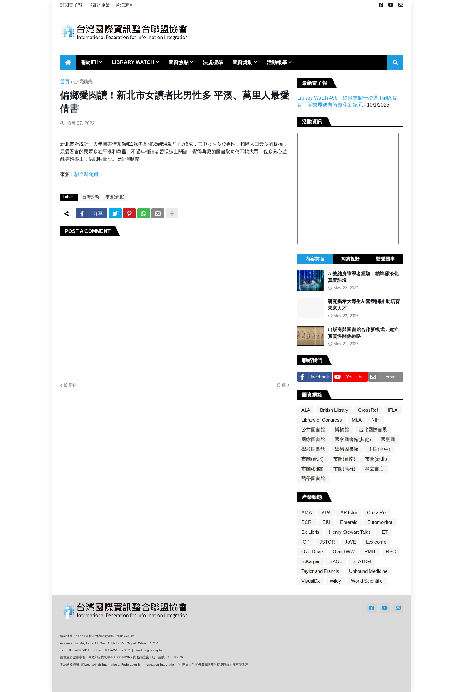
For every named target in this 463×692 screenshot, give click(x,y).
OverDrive (312, 551)
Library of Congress (321, 419)
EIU (326, 522)
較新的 (71, 385)
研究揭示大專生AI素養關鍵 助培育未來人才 (364, 305)
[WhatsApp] (143, 213)
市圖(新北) (115, 197)
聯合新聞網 (86, 174)
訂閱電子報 (71, 5)
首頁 (65, 81)
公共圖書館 (313, 429)
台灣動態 (83, 81)
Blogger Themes (102, 684)
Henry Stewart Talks (350, 532)
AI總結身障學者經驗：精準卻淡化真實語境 (363, 277)
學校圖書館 (313, 449)
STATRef (361, 561)
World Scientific (367, 581)
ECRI (307, 522)
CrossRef (368, 410)
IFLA (392, 410)
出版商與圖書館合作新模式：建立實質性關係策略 (363, 333)
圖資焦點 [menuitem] (179, 62)
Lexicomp (376, 541)
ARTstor (348, 512)
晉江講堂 (124, 5)
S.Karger (310, 561)
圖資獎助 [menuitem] (242, 62)
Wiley (335, 581)
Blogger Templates (140, 684)
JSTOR (327, 541)
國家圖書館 (313, 439)
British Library (334, 410)
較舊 (281, 385)
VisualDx (310, 581)
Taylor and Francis (320, 571)
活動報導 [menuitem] (277, 62)
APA (326, 512)
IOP (305, 541)
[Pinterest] (129, 213)
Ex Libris (310, 532)
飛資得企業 (99, 5)
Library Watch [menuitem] (133, 62)
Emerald (348, 522)
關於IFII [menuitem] (89, 62)
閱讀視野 (350, 258)
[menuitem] (68, 62)
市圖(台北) (312, 459)
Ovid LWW (344, 551)
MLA (357, 419)
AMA (306, 512)
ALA (305, 410)
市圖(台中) (379, 449)
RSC (391, 551)
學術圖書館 (346, 449)
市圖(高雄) (344, 468)
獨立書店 (374, 468)
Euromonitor (379, 522)
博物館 (342, 429)
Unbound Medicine (368, 571)
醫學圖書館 (313, 478)
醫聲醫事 (385, 258)
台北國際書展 (373, 429)
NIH (375, 419)
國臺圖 (388, 439)
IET (384, 532)
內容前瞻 (315, 258)
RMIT (370, 551)
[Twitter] (115, 213)
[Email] (157, 213)
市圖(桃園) (312, 468)
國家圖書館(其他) (353, 439)
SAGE (336, 561)
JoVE (350, 541)
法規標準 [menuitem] (213, 62)
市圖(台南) (344, 459)
